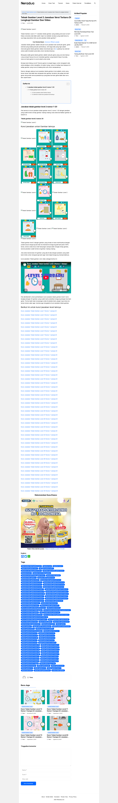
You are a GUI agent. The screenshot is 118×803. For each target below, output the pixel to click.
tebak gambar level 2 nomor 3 (50, 654)
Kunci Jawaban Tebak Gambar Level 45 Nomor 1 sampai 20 (39, 487)
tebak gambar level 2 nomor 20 (31, 654)
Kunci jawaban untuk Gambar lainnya (42, 92)
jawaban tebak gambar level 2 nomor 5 (57, 596)
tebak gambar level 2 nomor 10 (31, 645)
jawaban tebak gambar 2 (29, 577)
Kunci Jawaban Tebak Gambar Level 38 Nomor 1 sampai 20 (39, 459)
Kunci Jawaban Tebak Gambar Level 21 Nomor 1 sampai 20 (39, 391)
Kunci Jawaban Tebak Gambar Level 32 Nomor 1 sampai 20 (39, 435)
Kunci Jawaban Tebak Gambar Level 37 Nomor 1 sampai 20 (39, 455)
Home (43, 3)
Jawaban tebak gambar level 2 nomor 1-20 (41, 87)
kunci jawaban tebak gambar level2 (59, 619)
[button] (95, 3)
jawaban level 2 (27, 573)
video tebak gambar (58, 670)
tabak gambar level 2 (48, 624)
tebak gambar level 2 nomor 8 (31, 661)
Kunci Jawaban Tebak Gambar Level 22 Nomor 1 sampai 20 (39, 395)
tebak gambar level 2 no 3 (47, 638)
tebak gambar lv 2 (27, 668)
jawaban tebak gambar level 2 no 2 (32, 584)
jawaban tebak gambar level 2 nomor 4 (33, 596)
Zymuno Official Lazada (52, 42)
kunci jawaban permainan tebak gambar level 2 (57, 610)
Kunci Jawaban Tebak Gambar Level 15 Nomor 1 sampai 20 (39, 367)
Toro (23, 23)
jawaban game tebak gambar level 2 (53, 570)
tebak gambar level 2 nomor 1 (47, 642)
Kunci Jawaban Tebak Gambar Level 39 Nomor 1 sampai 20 (39, 463)
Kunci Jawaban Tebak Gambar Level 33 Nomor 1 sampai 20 (39, 439)
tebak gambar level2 (43, 665)
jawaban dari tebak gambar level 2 (32, 570)
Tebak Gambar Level (31, 12)
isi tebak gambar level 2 (46, 568)
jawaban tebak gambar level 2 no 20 (54, 584)
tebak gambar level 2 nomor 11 (50, 645)
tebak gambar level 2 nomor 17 (50, 649)
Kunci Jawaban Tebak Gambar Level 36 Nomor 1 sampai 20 (39, 451)
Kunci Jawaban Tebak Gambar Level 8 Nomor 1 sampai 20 (39, 339)
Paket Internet (77, 3)
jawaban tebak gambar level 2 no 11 (32, 582)
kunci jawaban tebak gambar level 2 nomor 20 (35, 617)
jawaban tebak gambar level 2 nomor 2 (57, 591)
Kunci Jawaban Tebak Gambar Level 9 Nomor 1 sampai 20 (39, 343)
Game (67, 3)
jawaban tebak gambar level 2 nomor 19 (33, 591)
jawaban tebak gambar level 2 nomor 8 (57, 598)
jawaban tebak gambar (54, 575)
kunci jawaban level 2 (54, 607)
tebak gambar (61, 624)
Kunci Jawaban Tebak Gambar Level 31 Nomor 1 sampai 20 (39, 431)
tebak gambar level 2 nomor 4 (31, 656)
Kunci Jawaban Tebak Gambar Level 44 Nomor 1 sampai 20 (39, 483)
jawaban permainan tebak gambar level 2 (33, 575)
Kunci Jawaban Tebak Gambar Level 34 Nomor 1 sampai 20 (39, 443)
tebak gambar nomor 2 (54, 668)
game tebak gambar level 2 (30, 568)
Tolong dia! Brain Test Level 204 (84, 54)
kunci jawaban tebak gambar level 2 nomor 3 (34, 619)
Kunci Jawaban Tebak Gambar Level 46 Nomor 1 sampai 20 (39, 491)
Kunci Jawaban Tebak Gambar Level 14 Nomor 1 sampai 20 (39, 363)
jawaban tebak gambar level (46, 577)
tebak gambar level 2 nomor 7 (50, 658)
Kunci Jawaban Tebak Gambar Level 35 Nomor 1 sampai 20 (39, 447)
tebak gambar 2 (27, 626)
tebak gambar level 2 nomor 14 (31, 647)
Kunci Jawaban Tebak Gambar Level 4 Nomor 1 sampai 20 (39, 323)
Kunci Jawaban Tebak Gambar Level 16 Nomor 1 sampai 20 (39, 371)
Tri (85, 40)
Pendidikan (87, 3)
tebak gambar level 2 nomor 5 (50, 656)
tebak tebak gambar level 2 (42, 670)
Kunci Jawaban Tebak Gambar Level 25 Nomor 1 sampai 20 (39, 407)
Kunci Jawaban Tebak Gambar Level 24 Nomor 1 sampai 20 (39, 403)
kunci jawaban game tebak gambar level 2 (34, 607)
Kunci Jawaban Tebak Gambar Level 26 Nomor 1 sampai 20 (39, 411)
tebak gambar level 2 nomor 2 (50, 652)
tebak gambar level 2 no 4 (30, 640)
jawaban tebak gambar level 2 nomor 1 (33, 589)
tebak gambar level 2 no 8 (30, 642)
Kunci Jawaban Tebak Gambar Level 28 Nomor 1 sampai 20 (39, 419)
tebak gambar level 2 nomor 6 (31, 658)
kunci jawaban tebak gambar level (50, 612)
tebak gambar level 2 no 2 (47, 635)
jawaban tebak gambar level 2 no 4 (32, 587)
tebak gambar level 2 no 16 (47, 633)
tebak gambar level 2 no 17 (30, 635)
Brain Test (52, 3)
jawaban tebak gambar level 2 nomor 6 (33, 598)
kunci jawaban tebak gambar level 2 (32, 614)
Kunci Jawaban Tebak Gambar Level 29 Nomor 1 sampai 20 (39, 423)
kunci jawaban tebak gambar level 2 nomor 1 (56, 614)
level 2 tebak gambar (45, 621)
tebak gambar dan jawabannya (42, 626)
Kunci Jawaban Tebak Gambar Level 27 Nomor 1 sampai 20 (39, 415)
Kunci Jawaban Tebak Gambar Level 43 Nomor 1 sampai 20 (39, 479)
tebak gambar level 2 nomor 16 (31, 649)
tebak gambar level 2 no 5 (47, 640)
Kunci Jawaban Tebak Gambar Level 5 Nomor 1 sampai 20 (39, 327)
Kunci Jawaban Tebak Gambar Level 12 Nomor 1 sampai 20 (39, 355)
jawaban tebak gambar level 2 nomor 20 (33, 594)
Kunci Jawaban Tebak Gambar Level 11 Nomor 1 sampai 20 (39, 351)
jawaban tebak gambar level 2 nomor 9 (33, 601)
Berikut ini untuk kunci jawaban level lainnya (44, 94)
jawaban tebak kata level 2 (50, 603)
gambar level (47, 566)
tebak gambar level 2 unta (48, 663)
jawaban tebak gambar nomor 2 (31, 603)
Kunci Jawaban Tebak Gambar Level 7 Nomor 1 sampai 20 (39, 335)
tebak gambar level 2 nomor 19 (31, 652)
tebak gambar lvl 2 (40, 668)
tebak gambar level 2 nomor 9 (50, 661)
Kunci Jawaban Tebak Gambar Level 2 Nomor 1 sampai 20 (39, 315)
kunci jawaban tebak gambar (30, 612)
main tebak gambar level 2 (62, 621)
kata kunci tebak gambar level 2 (50, 605)
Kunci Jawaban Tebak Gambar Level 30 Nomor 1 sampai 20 (39, 427)
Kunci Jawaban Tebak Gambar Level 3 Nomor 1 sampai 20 (39, 319)
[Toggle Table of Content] (67, 84)
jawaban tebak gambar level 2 (31, 580)
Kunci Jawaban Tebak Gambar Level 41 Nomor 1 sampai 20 (39, 471)
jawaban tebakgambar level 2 (30, 605)
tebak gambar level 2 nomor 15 (50, 647)
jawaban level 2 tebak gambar (42, 573)
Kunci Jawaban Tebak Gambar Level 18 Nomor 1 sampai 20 (39, 379)
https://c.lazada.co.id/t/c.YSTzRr (55, 549)
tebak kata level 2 (27, 670)
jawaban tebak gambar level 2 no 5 (54, 587)
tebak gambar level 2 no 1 (52, 631)
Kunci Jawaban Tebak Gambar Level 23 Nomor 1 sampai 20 (39, 399)
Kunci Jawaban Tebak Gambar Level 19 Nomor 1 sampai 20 (39, 383)
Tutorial (60, 3)
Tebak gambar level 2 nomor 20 (38, 89)
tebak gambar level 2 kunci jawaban (32, 631)
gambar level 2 (58, 566)
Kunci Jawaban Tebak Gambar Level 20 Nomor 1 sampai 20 (39, 387)
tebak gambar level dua (29, 665)
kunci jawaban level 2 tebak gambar (32, 610)
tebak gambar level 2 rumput (30, 663)
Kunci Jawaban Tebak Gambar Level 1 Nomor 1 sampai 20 (39, 311)
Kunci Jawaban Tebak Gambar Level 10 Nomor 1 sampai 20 (39, 347)
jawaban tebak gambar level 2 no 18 (54, 582)
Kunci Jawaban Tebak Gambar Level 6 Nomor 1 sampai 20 (39, 331)
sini (56, 49)
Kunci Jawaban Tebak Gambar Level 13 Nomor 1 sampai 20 (39, 359)
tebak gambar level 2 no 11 (30, 633)
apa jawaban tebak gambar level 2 (32, 566)
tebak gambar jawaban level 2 (62, 626)
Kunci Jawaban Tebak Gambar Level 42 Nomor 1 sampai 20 (39, 475)
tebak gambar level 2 (28, 628)
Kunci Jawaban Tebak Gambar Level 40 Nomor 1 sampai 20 (39, 467)
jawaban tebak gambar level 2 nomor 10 (56, 589)
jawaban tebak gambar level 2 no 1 (51, 580)
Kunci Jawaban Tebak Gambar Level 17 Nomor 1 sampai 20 (39, 375)
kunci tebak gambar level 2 (30, 621)
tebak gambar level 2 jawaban (45, 628)
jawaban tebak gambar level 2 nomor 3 (57, 594)
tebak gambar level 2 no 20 (30, 638)
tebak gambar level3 (58, 665)
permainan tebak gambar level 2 (31, 624)
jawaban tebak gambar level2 (54, 601)
